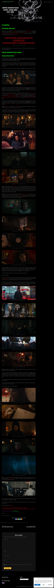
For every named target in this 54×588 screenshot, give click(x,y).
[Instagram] (17, 519)
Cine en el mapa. (13, 522)
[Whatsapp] (18, 519)
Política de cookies (40, 586)
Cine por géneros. (18, 522)
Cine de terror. (9, 522)
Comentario (6, 539)
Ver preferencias (50, 584)
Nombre (5, 551)
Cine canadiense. (5, 522)
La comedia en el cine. (25, 522)
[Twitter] (20, 519)
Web (4, 560)
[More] (21, 519)
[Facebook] (16, 519)
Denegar (44, 584)
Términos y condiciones (44, 586)
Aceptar (37, 584)
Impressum (48, 586)
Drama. (21, 522)
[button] (52, 578)
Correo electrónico (7, 555)
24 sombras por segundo (8, 1)
